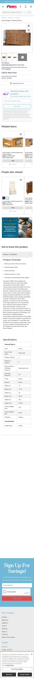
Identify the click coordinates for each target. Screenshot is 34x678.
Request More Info (18, 83)
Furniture (4, 17)
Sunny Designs (13, 76)
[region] (17, 665)
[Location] (20, 6)
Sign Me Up (17, 598)
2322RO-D (9, 78)
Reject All (9, 674)
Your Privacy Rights (17, 669)
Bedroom (10, 17)
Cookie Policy (10, 665)
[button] (3, 6)
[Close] (32, 654)
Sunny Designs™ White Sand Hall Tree (12, 201)
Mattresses (5, 620)
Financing (4, 628)
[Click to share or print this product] (29, 26)
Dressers (17, 17)
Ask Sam (17, 106)
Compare (14, 164)
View (12, 160)
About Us (4, 631)
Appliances (5, 622)
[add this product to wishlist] (29, 30)
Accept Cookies (24, 674)
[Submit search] (29, 12)
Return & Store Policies (8, 637)
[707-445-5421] (25, 6)
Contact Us (5, 634)
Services (4, 625)
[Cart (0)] (31, 6)
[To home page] (11, 6)
